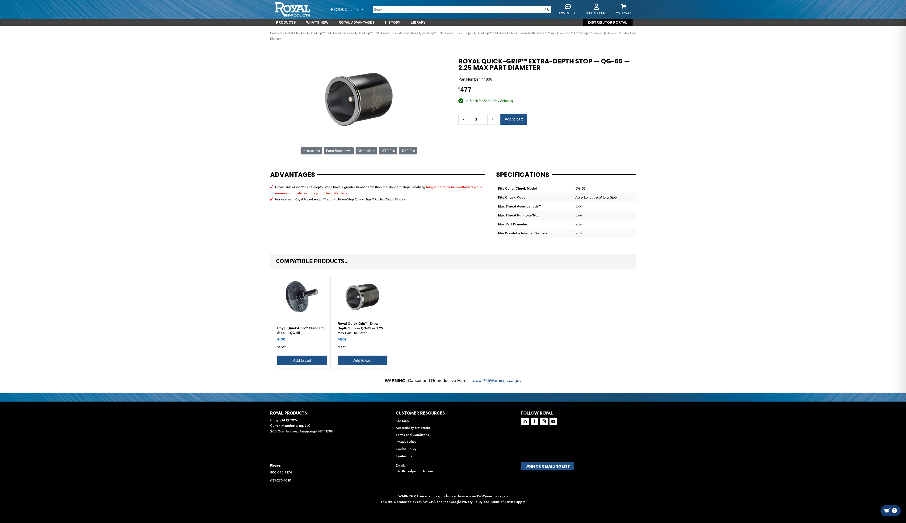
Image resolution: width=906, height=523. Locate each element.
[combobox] (462, 9)
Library (418, 22)
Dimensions (366, 151)
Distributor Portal (607, 22)
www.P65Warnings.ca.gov (496, 380)
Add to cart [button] (302, 360)
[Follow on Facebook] (534, 421)
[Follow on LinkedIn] (525, 421)
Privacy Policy (406, 442)
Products (286, 22)
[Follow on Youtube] (553, 421)
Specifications (522, 175)
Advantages (292, 175)
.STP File (388, 151)
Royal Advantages (357, 22)
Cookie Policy (406, 449)
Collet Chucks (294, 33)
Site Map (402, 421)
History (392, 22)
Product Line (345, 9)
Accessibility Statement (413, 427)
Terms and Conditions (412, 434)
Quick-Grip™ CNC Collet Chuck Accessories (385, 33)
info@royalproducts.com (414, 471)
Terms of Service (502, 501)
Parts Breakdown (339, 151)
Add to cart (514, 119)
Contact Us (404, 456)
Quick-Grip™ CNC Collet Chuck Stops (445, 33)
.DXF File (408, 151)
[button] (547, 9)
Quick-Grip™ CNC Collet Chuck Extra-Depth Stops (509, 33)
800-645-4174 (281, 472)
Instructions (311, 151)
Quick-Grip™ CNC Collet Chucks (329, 33)
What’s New (317, 22)
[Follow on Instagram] (544, 421)
